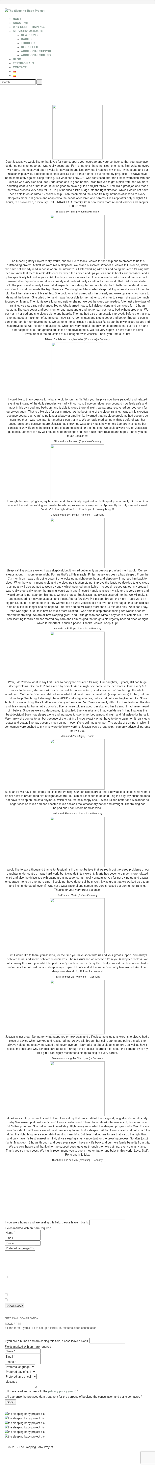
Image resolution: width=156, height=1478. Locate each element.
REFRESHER (29, 47)
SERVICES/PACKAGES (28, 31)
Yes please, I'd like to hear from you (31, 1277)
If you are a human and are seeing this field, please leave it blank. (47, 1222)
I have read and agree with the (43, 1295)
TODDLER (28, 43)
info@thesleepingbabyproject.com (119, 1282)
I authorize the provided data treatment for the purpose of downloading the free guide (63, 1300)
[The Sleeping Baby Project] (25, 10)
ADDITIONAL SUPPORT (37, 51)
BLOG (17, 59)
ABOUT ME (20, 23)
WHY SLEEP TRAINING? (29, 27)
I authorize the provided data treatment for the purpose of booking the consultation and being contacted (75, 1396)
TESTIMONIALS (23, 63)
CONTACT (20, 67)
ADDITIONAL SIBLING (36, 55)
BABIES (26, 39)
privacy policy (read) (62, 1295)
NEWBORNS (29, 35)
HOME (17, 19)
